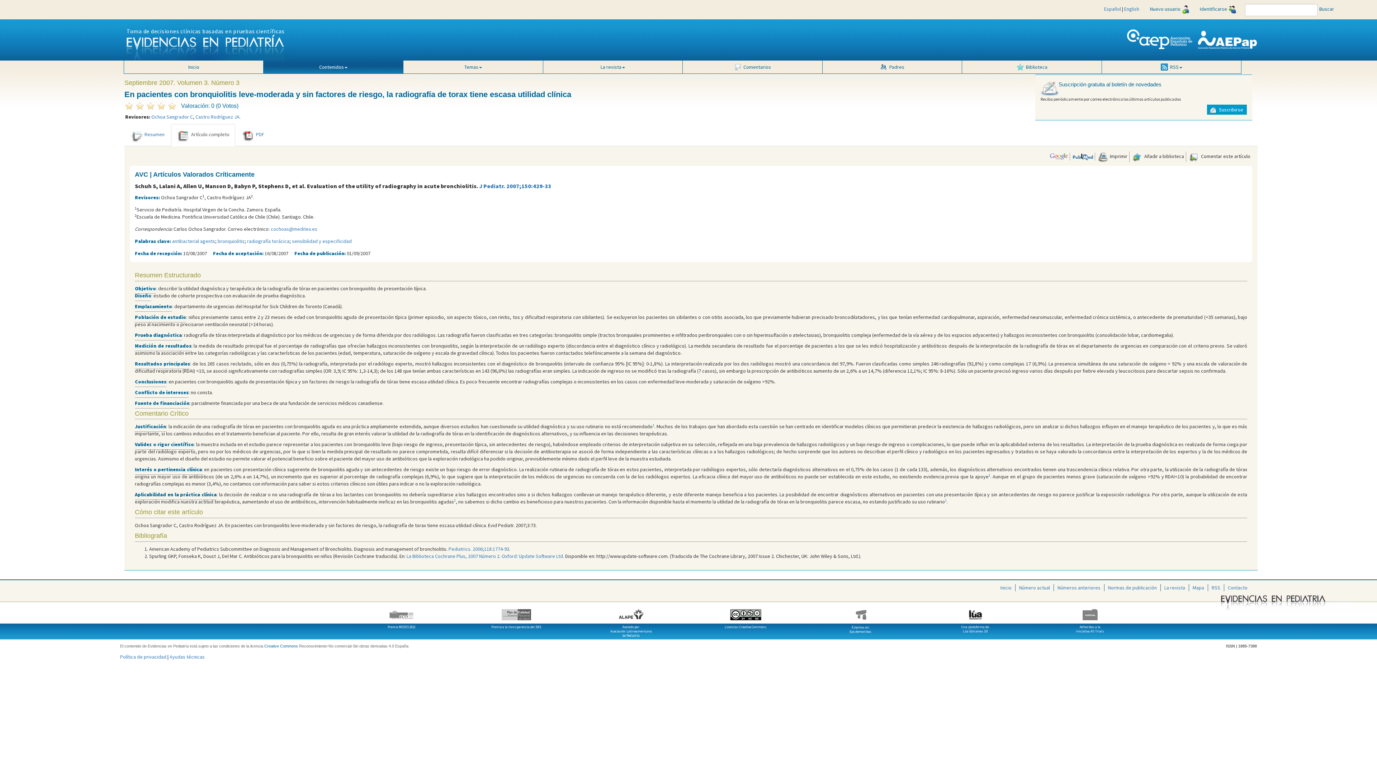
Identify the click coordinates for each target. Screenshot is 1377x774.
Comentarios (757, 67)
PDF (260, 134)
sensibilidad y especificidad (322, 241)
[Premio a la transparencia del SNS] (516, 612)
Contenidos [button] (331, 67)
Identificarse (1213, 9)
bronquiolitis (231, 241)
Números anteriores (1079, 587)
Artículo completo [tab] (210, 134)
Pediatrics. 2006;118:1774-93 (479, 549)
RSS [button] (1174, 67)
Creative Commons (281, 646)
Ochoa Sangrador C (172, 117)
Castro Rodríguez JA (217, 117)
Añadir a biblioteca (1163, 156)
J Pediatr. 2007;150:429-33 (515, 186)
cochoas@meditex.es (294, 229)
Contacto (1238, 587)
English (1131, 9)
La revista (1174, 587)
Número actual (1034, 587)
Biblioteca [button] (1036, 67)
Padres (896, 67)
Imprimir (1118, 156)
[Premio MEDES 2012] (402, 612)
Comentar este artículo (1225, 156)
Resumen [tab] (155, 134)
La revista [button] (611, 67)
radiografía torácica (268, 241)
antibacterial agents (193, 241)
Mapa (1198, 587)
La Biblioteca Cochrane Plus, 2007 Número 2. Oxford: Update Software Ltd (485, 556)
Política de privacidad (143, 657)
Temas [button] (471, 67)
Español (1112, 9)
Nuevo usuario (1165, 9)
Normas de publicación (1132, 587)
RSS (1216, 587)
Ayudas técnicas (187, 657)
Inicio (193, 67)
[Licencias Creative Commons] (746, 612)
